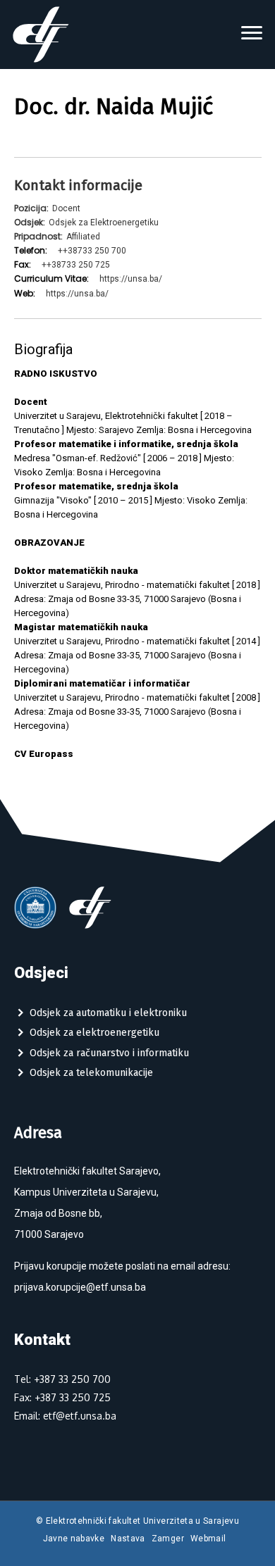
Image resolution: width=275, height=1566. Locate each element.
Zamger (168, 1538)
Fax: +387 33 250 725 (62, 1397)
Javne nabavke (74, 1538)
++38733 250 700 (92, 251)
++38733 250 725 (76, 265)
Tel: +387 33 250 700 (62, 1379)
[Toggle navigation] (252, 34)
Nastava (128, 1538)
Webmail (208, 1538)
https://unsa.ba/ (130, 279)
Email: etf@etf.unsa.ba (65, 1416)
